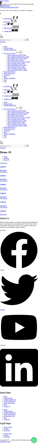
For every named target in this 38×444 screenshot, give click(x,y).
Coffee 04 (3, 193)
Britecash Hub (14, 7)
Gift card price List (9, 403)
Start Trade (7, 430)
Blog (5, 405)
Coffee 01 (3, 166)
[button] (25, 40)
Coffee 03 (3, 184)
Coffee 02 (3, 175)
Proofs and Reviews (9, 401)
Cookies (6, 429)
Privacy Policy (8, 427)
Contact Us (7, 406)
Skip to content (4, 1)
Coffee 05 (3, 202)
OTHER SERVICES (10, 400)
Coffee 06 (3, 211)
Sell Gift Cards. (8, 398)
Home (5, 396)
